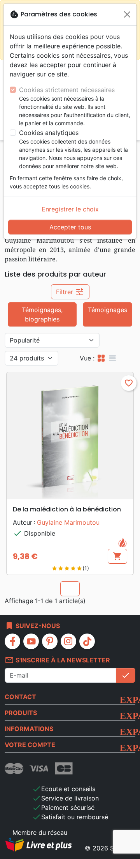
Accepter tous (70, 227)
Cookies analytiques (49, 133)
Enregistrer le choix (70, 209)
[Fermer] (127, 14)
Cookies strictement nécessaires (67, 90)
